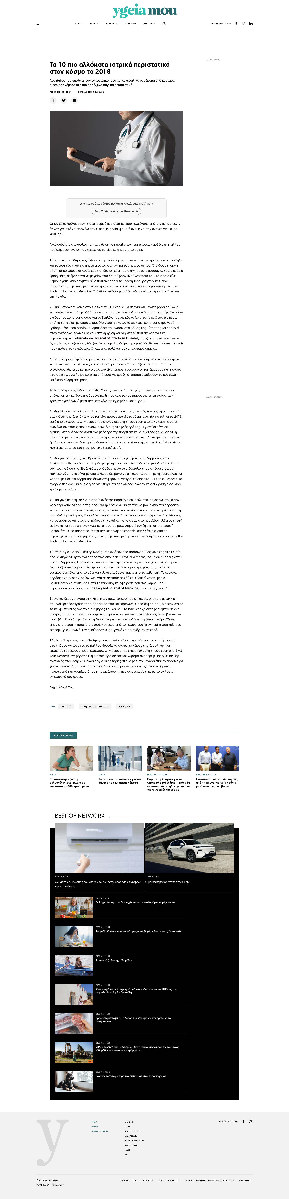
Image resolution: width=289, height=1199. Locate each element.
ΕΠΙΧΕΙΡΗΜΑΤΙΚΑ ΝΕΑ (134, 1140)
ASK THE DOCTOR (133, 1131)
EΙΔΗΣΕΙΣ (129, 1122)
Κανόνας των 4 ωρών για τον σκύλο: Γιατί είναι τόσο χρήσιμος (131, 1076)
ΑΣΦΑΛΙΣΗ (111, 23)
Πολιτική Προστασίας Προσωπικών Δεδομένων (209, 1180)
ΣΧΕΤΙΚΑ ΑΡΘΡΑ (63, 735)
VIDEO (128, 1126)
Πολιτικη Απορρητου (168, 1180)
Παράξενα (124, 706)
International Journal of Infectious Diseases (106, 338)
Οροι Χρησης (246, 1180)
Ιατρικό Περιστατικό (95, 706)
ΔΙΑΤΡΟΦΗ (130, 23)
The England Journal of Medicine (114, 588)
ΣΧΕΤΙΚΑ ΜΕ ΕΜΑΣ (129, 1180)
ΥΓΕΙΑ (78, 23)
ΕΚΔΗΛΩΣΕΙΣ (131, 1136)
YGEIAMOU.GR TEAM (60, 92)
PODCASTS (149, 23)
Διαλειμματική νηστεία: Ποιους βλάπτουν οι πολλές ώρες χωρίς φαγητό (135, 902)
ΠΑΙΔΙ (127, 1150)
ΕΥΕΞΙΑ (94, 23)
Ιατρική (66, 706)
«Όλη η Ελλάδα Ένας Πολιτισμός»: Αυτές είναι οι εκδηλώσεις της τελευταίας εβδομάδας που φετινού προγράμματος (137, 1048)
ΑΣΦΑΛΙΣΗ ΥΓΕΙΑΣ (100, 1131)
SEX (126, 1154)
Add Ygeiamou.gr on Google (114, 211)
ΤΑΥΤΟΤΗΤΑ (147, 1180)
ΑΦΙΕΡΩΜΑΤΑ (131, 1145)
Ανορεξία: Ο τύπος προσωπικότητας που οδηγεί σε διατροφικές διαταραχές (138, 931)
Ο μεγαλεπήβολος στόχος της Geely (167, 882)
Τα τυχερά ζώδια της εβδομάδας (114, 960)
